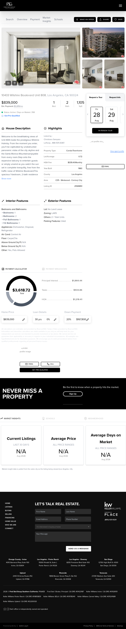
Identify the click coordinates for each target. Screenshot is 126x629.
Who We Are (10, 525)
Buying (8, 511)
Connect (9, 528)
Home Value (10, 521)
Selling (8, 514)
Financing (9, 518)
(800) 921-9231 (111, 520)
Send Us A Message (78, 549)
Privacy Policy (88, 626)
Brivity (14, 626)
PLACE (42, 592)
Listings (8, 507)
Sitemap (120, 626)
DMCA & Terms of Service (105, 626)
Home (7, 503)
